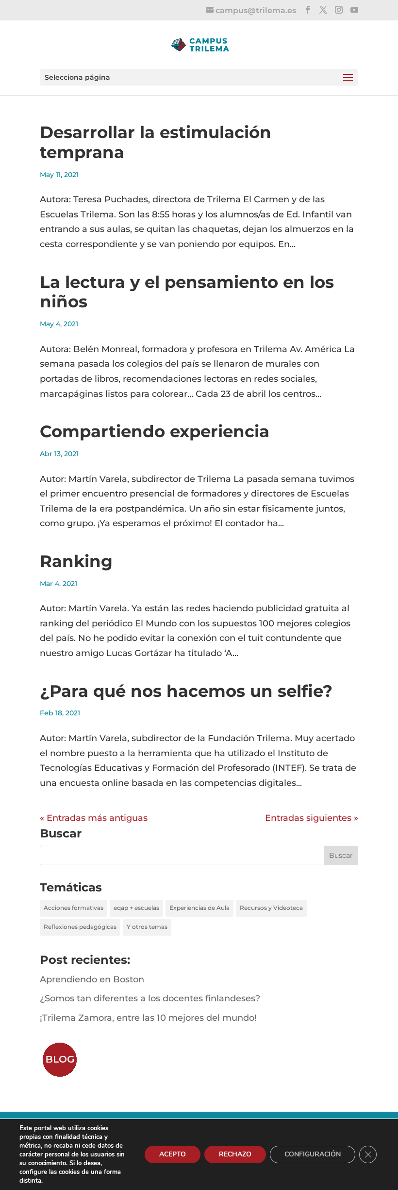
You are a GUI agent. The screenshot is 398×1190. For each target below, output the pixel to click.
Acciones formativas (73, 907)
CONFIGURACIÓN (312, 1154)
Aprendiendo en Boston (92, 979)
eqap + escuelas (136, 907)
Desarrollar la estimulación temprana (155, 142)
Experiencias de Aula (199, 907)
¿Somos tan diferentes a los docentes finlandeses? (150, 998)
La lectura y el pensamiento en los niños (187, 292)
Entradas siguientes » (311, 818)
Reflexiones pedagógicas (80, 926)
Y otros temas (147, 926)
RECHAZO (235, 1154)
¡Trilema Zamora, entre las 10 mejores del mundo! (148, 1017)
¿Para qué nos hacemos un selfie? (186, 691)
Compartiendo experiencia (154, 431)
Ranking (76, 561)
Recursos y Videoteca (271, 907)
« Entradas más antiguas (94, 818)
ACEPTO (172, 1154)
